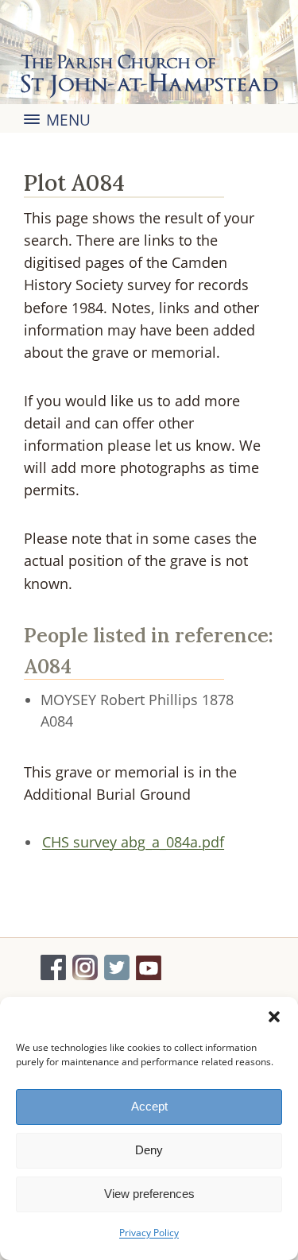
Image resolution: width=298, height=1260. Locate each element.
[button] (274, 1017)
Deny (149, 1150)
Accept (149, 1106)
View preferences (149, 1193)
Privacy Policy (149, 1232)
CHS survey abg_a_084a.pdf (133, 841)
